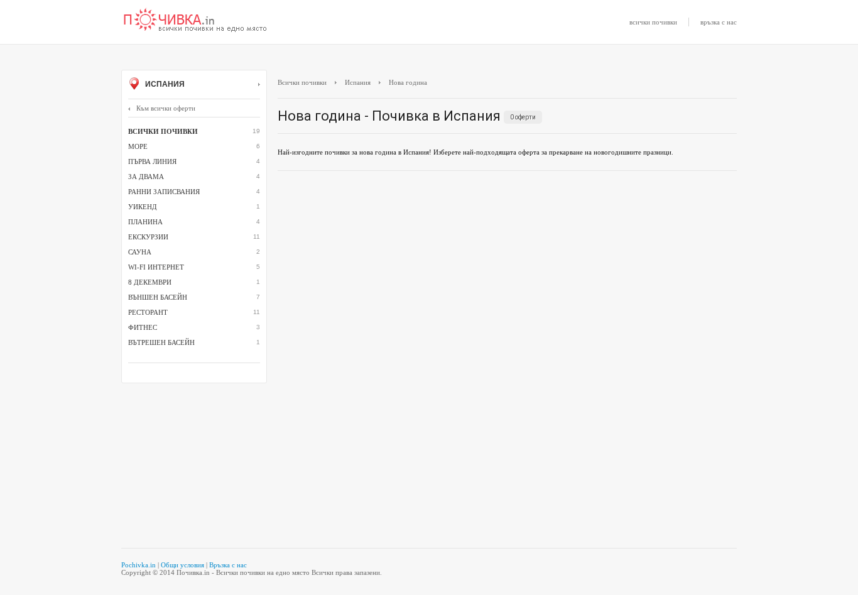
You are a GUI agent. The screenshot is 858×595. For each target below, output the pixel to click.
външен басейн (157, 297)
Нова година (408, 82)
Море (138, 146)
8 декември (149, 282)
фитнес (142, 327)
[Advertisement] (507, 271)
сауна (139, 252)
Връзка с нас (228, 565)
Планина (145, 222)
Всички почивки (302, 82)
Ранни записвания (164, 191)
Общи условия (182, 565)
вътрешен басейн (161, 342)
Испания (164, 84)
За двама (146, 176)
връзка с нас (718, 22)
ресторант (148, 312)
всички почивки (653, 22)
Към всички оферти (165, 108)
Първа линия (152, 161)
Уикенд (142, 206)
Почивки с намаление (195, 20)
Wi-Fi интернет (156, 267)
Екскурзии (148, 237)
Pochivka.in (138, 565)
